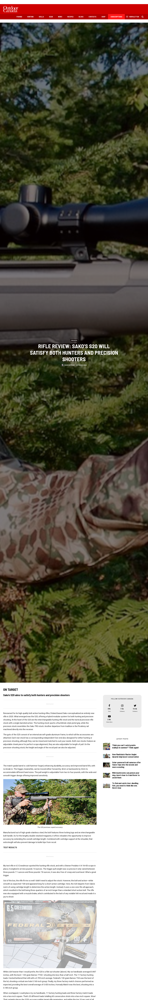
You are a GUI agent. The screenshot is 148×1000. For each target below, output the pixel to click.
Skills (41, 17)
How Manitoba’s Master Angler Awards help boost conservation (125, 755)
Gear (51, 17)
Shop (103, 17)
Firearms (74, 340)
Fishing (19, 17)
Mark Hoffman (69, 365)
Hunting (30, 17)
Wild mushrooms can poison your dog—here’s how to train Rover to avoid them (126, 775)
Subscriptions (116, 17)
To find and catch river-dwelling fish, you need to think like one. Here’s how (125, 785)
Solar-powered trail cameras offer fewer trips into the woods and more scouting (126, 764)
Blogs (81, 17)
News (60, 17)
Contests (92, 17)
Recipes (70, 17)
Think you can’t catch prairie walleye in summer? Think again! (125, 746)
